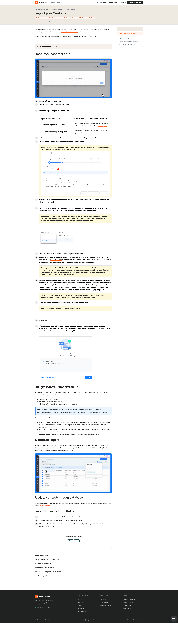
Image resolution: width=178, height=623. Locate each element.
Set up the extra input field (48, 517)
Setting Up (81, 608)
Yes (70, 541)
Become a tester (105, 605)
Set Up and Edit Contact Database (47, 559)
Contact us (127, 605)
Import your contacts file (127, 33)
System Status (128, 602)
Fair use (140, 620)
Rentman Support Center (42, 9)
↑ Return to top (130, 50)
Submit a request (135, 3)
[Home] (41, 2)
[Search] (97, 2)
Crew (79, 605)
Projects (54, 9)
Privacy (129, 620)
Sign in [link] (123, 3)
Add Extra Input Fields (42, 576)
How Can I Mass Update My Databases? (48, 572)
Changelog (104, 602)
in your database (45, 506)
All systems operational (44, 607)
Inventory (81, 602)
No (77, 541)
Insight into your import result (127, 36)
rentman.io (127, 608)
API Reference (82, 611)
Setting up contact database (67, 9)
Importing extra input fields (127, 44)
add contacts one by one (69, 32)
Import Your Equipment (43, 563)
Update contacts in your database (129, 41)
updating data (102, 126)
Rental (80, 599)
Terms (135, 620)
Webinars (103, 599)
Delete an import (124, 39)
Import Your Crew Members (44, 568)
